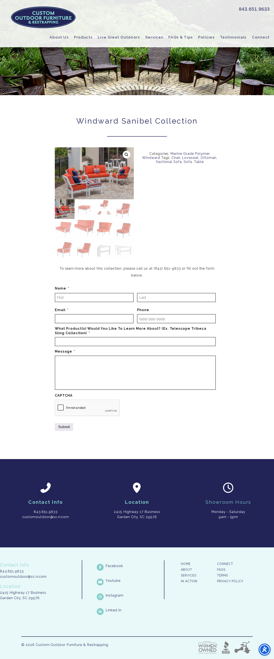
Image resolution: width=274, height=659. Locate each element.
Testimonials (233, 37)
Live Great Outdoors (119, 37)
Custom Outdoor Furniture (43, 17)
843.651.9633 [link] (254, 9)
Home (186, 564)
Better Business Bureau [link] (226, 647)
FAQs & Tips (180, 37)
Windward (151, 158)
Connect (261, 37)
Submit (64, 427)
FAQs (221, 569)
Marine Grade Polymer (189, 154)
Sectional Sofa (169, 162)
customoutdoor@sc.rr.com (23, 577)
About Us (59, 37)
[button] (126, 154)
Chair (175, 158)
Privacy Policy (230, 581)
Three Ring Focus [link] (242, 647)
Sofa (188, 162)
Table (199, 162)
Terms (222, 575)
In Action (189, 581)
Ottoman (209, 158)
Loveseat (190, 158)
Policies (206, 37)
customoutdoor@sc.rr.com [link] (45, 517)
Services (154, 37)
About (186, 569)
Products (83, 37)
